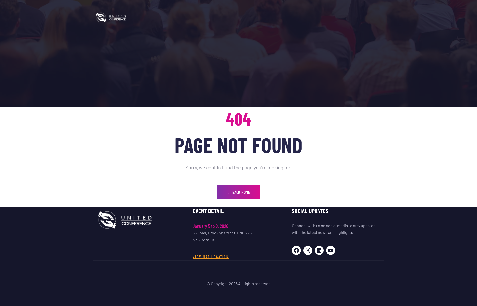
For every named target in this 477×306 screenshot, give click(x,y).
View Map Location (211, 257)
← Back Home (238, 192)
